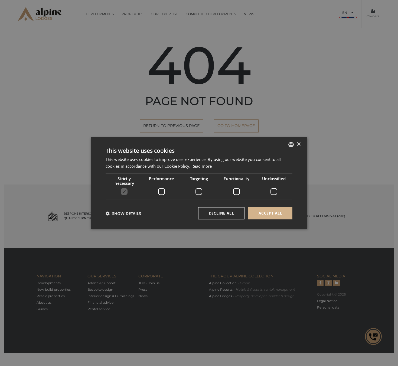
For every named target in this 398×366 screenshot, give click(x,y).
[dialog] (199, 183)
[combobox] (291, 144)
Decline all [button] (221, 213)
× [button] (298, 144)
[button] (123, 213)
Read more (201, 166)
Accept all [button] (270, 213)
